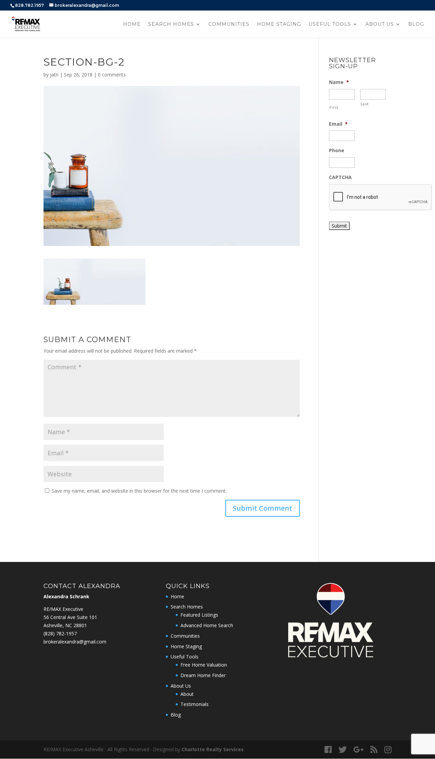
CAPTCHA (340, 177)
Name (339, 82)
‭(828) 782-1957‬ (60, 633)
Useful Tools (330, 24)
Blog (416, 24)
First (333, 107)
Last (365, 103)
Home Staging (279, 24)
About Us (379, 24)
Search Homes (171, 24)
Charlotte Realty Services (212, 749)
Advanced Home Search (206, 625)
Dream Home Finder (203, 675)
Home (132, 24)
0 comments (112, 74)
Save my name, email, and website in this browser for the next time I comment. (139, 491)
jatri (54, 74)
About (187, 694)
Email (338, 124)
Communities (228, 24)
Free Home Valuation (203, 664)
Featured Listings (199, 615)
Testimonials (194, 704)
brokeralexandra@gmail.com (75, 641)
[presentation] (380, 197)
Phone (336, 150)
